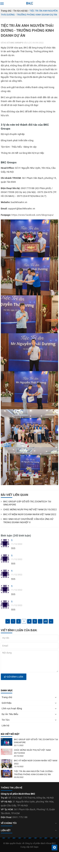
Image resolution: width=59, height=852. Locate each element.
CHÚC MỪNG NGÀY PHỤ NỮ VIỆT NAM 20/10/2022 (30, 509)
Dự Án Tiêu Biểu (10, 714)
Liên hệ (5, 725)
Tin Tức (6, 720)
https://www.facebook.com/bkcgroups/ (32, 215)
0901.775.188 (19, 817)
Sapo (36, 847)
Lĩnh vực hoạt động (12, 708)
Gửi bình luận (14, 676)
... (40, 621)
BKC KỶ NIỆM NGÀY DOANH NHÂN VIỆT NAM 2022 (29, 514)
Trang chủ (7, 697)
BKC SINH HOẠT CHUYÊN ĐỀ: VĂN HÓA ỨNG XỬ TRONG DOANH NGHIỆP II (28, 521)
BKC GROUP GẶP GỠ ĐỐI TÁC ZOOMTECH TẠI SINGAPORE (27, 503)
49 (45, 621)
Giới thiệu (7, 703)
